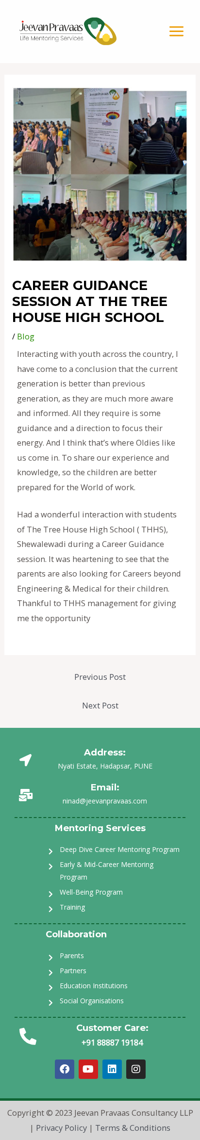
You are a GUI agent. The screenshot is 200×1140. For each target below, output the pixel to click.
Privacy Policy (61, 1127)
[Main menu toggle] (176, 31)
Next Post (100, 705)
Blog (25, 336)
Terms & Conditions (132, 1127)
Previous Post (100, 676)
